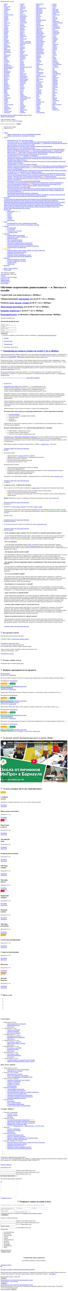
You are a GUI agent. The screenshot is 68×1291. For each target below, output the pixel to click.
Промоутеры (10, 264)
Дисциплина (4, 1229)
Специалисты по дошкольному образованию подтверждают (21, 437)
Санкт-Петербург (40, 112)
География (32, 199)
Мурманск (38, 16)
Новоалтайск (39, 38)
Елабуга (22, 12)
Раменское (38, 93)
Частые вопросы (12, 1086)
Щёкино (54, 99)
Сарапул (54, 5)
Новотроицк (39, 46)
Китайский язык (42, 154)
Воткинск (6, 87)
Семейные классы (28, 157)
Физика (61, 205)
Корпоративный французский (21, 196)
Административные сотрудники (16, 259)
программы (24, 299)
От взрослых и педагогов (14, 231)
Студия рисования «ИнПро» (29, 185)
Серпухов (54, 17)
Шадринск (55, 92)
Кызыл (21, 93)
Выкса (5, 91)
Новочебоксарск (40, 49)
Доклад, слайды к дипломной (29, 173)
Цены (5, 221)
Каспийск (22, 46)
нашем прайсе (36, 488)
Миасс (37, 6)
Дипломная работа (14, 173)
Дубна (21, 5)
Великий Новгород (9, 67)
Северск (54, 13)
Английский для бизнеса (48, 194)
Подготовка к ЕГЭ (26, 166)
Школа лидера (12, 152)
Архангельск (7, 22)
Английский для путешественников (17, 182)
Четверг (9, 215)
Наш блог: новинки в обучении (16, 1136)
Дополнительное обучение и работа (17, 188)
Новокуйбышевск (40, 41)
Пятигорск (38, 92)
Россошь (38, 100)
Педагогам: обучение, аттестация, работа (18, 187)
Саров (53, 8)
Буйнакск (6, 64)
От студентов (11, 229)
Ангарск (6, 13)
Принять (14, 1289)
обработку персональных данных (32, 1213)
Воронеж (6, 84)
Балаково (6, 28)
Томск (53, 50)
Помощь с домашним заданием (44, 149)
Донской (22, 4)
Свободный (55, 9)
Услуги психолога (38, 167)
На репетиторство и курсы (25, 1280)
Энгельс (54, 103)
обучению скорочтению (7, 369)
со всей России (5, 274)
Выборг (6, 89)
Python (9, 151)
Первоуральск (39, 79)
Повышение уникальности (58, 178)
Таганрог (54, 40)
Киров (21, 53)
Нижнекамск (39, 34)
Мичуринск (39, 13)
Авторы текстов (11, 262)
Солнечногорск (56, 26)
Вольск (5, 81)
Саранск (54, 4)
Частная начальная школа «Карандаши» (18, 1120)
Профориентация (12, 161)
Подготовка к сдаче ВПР (14, 1048)
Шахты (54, 95)
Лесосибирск (23, 99)
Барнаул (6, 33)
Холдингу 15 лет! (12, 1113)
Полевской (39, 84)
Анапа (5, 12)
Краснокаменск (24, 76)
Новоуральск (39, 48)
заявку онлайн (38, 507)
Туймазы (54, 55)
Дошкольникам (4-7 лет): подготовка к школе (20, 140)
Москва (38, 14)
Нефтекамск (39, 30)
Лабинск (22, 95)
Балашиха (6, 30)
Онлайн (12, 683)
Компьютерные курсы (13, 1025)
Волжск (6, 77)
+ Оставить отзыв (12, 232)
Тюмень (54, 57)
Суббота (9, 218)
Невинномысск (40, 28)
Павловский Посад (41, 76)
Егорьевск (22, 8)
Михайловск (39, 12)
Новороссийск (39, 44)
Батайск (6, 34)
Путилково (39, 89)
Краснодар (22, 75)
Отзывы (6, 226)
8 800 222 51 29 (5, 278)
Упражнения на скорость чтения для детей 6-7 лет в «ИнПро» (31, 351)
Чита (53, 91)
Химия (17, 206)
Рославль (38, 99)
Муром (38, 17)
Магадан (22, 108)
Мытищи (38, 18)
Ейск (21, 9)
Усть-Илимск (55, 67)
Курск (21, 92)
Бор (5, 53)
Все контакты (8, 130)
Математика (40, 200)
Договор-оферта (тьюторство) (15, 1089)
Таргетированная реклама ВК (49, 205)
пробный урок (45, 444)
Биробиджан (7, 49)
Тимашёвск (55, 44)
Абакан (6, 4)
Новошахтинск (40, 52)
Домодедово (7, 112)
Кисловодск (23, 57)
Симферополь (55, 21)
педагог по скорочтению (25, 411)
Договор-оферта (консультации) (16, 1090)
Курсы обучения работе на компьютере (19, 184)
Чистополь (55, 89)
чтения (25, 303)
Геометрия (39, 199)
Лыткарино (23, 105)
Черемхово (55, 83)
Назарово (38, 21)
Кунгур (22, 89)
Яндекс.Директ (8, 208)
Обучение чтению (57, 142)
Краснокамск (23, 77)
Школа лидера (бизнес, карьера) (16, 1043)
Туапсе (54, 53)
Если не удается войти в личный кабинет (19, 1105)
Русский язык (17, 205)
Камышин (22, 44)
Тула (53, 56)
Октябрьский (39, 64)
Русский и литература (27, 205)
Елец (21, 13)
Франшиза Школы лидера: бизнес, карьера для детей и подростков (26, 250)
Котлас (21, 72)
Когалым (22, 64)
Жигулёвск (23, 17)
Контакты (7, 265)
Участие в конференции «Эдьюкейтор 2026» (20, 1077)
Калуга (22, 40)
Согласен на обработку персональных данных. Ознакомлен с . (29, 335)
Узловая (54, 59)
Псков (37, 88)
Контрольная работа (50, 176)
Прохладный (39, 87)
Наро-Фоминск (40, 25)
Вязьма (5, 92)
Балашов (6, 32)
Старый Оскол (55, 32)
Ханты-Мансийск (56, 73)
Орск (37, 71)
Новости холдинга (12, 238)
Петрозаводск (39, 81)
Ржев (37, 97)
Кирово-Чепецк (24, 55)
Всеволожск (7, 88)
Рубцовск (38, 103)
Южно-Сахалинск (56, 104)
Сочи (53, 29)
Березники (6, 45)
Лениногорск (23, 96)
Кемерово (22, 48)
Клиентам (7, 234)
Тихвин (54, 45)
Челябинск (55, 81)
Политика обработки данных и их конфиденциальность (23, 246)
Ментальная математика (24, 151)
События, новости (12, 1115)
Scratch (13, 151)
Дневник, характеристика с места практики (19, 176)
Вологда (6, 80)
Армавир (6, 18)
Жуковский (23, 18)
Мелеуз (38, 5)
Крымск (22, 84)
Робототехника (8, 205)
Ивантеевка (23, 26)
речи (12, 303)
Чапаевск (54, 79)
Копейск (22, 68)
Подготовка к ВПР (30, 149)
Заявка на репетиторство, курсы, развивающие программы (24, 134)
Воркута (6, 83)
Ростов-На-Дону (40, 101)
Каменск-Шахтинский (25, 42)
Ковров (22, 63)
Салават (38, 107)
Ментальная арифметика (29, 142)
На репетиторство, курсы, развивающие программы (22, 223)
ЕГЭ (28, 607)
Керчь (21, 49)
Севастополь (55, 10)
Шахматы (39, 146)
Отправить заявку (9, 448)
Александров (7, 6)
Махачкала (22, 112)
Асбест (5, 24)
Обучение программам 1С (56, 182)
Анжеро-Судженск (8, 14)
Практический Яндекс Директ (15, 194)
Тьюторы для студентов (14, 1130)
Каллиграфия (37, 143)
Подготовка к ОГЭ (55, 157)
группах (20, 455)
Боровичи (6, 56)
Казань (22, 37)
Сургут (54, 36)
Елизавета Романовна (7, 688)
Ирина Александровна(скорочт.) (10, 702)
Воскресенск (7, 85)
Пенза (37, 77)
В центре (3, 683)
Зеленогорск (23, 21)
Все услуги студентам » (14, 1033)
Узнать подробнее (6, 1289)
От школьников (11, 228)
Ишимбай (22, 34)
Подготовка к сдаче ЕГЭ (14, 1036)
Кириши (22, 52)
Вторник (9, 212)
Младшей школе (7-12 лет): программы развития (21, 148)
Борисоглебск (7, 55)
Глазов (5, 96)
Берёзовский (7, 46)
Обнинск (38, 60)
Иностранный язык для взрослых (16, 1023)
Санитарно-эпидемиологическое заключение (20, 244)
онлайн (20, 121)
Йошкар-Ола (23, 36)
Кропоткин (23, 83)
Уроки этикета (22, 152)
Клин (21, 60)
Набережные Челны (41, 20)
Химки (54, 76)
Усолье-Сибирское (56, 64)
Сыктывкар (55, 38)
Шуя (53, 96)
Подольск (38, 83)
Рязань (37, 105)
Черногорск (55, 87)
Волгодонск (7, 76)
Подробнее (4, 805)
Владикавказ (7, 72)
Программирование (59, 149)
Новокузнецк (39, 40)
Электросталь (55, 100)
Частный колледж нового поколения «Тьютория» (21, 1121)
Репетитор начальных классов (15, 149)
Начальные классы (19, 202)
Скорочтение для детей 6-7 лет (12, 386)
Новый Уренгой (40, 53)
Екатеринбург (23, 10)
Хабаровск (55, 72)
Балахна (6, 29)
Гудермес (6, 101)
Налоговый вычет (9, 314)
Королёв (22, 69)
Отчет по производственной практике (38, 175)
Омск (37, 65)
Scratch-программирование (43, 142)
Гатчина (6, 93)
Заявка (6, 132)
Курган (22, 91)
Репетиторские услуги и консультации (18, 1069)
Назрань (38, 22)
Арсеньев (6, 20)
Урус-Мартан (55, 63)
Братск (5, 57)
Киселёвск (22, 56)
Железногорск (23, 16)
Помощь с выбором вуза (24, 161)
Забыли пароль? (13, 268)
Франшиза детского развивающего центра (19, 255)
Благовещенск (7, 52)
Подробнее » (52, 1274)
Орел (37, 67)
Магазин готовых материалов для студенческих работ (22, 1138)
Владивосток (7, 71)
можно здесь (20, 663)
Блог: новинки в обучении (14, 241)
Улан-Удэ (54, 60)
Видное (6, 69)
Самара (38, 111)
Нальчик (38, 24)
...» (64, 678)
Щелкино (54, 97)
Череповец (55, 84)
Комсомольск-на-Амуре (26, 67)
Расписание (7, 209)
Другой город (55, 109)
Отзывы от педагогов (13, 1084)
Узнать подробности (6, 686)
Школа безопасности (13, 146)
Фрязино (54, 71)
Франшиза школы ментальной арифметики (19, 256)
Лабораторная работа (22, 178)
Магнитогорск (23, 109)
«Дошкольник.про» (18, 1126)
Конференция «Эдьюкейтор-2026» (17, 1124)
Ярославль (55, 108)
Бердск (5, 44)
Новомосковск (39, 42)
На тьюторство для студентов (9, 1280)
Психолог (32, 203)
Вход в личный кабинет (14, 1102)
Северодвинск (55, 12)
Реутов (38, 96)
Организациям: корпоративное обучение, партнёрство (22, 193)
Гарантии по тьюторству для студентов (18, 1080)
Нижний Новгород (41, 36)
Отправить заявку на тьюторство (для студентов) (21, 1060)
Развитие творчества (10, 311)
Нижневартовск (40, 33)
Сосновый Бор (56, 28)
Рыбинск (38, 104)
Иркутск (22, 30)
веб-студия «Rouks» (14, 1163)
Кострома (22, 71)
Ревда (37, 95)
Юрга (53, 105)
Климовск (22, 59)
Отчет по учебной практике (58, 175)
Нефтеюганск (39, 32)
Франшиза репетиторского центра (17, 252)
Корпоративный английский (33, 194)
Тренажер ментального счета (15, 1135)
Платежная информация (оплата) (16, 1098)
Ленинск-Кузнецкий (25, 97)
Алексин (6, 8)
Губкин (6, 100)
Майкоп (22, 111)
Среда (9, 214)
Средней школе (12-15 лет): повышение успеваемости (22, 155)
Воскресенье (10, 220)
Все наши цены (18, 448)
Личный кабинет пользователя (16, 235)
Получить (3, 1278)
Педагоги (6, 197)
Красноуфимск (23, 80)
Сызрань (54, 37)
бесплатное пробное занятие (21, 639)
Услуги (6, 137)
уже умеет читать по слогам (48, 354)
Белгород (6, 36)
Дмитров (6, 109)
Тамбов (54, 41)
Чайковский (55, 77)
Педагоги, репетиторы (13, 1129)
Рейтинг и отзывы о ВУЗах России (17, 1139)
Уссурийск (55, 65)
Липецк (22, 100)
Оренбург (38, 68)
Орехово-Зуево (40, 69)
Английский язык (55, 143)
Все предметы (26, 208)
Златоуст (22, 24)
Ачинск (6, 26)
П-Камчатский (39, 72)
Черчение (22, 206)
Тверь (53, 42)
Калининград (23, 38)
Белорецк (6, 41)
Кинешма (22, 50)
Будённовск (7, 61)
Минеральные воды (41, 8)
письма (18, 303)
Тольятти (54, 49)
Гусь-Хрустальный (8, 104)
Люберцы (22, 107)
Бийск (5, 48)
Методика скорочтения (34, 188)
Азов (5, 5)
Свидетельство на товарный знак (16, 247)
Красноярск (23, 81)
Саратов (54, 6)
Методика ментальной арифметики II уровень (40, 190)
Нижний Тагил (40, 37)
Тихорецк (54, 46)
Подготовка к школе (14, 142)
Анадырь (6, 10)
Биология (26, 199)
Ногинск (38, 55)
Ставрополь (55, 30)
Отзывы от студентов (13, 1083)
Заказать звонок (5, 280)
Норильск (38, 56)
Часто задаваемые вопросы (15, 240)
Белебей (6, 37)
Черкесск (54, 85)
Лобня (21, 103)
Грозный (6, 99)
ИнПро (3, 116)
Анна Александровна (7, 717)
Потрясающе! (13, 681)
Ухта (53, 69)
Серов (53, 16)
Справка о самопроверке (14, 179)
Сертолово (55, 18)
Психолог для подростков (38, 161)
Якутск (54, 107)
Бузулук (6, 63)
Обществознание (39, 202)
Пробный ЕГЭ (38, 166)
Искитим (22, 32)
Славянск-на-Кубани (57, 22)
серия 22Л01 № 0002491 (33, 378)
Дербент (6, 105)
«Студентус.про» (39, 1126)
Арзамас (6, 17)
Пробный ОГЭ (11, 158)
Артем (5, 21)
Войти (6, 268)
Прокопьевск (39, 85)
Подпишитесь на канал (7, 653)
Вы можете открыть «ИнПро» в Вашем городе (14, 115)
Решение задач (11, 178)
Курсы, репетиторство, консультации (17, 1075)
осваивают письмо (44, 440)
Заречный (22, 20)
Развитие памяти (30, 145)
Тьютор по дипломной (13, 1030)
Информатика (46, 199)
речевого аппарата (14, 414)
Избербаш (22, 29)
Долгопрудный (7, 111)
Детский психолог (24, 146)
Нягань (38, 59)
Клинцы (22, 61)
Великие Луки (7, 65)
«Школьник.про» (29, 1126)
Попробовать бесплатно (20, 686)
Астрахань (6, 25)
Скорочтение (46, 143)
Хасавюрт (54, 75)
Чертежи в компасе (45, 178)
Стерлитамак (55, 33)
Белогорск (6, 40)
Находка (38, 26)
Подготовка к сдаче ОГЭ (14, 1042)
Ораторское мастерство (51, 202)
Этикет (58, 206)
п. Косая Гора (39, 73)
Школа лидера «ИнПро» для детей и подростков (21, 1123)
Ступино (54, 34)
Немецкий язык (33, 154)
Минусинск (39, 9)
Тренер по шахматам (52, 161)
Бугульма (6, 60)
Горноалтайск (7, 97)
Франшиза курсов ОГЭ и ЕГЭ (15, 253)
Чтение (27, 206)
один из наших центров (18, 507)
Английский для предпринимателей (38, 182)
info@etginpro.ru (5, 281)
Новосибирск (39, 45)
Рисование (33, 146)
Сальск (38, 109)
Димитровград (7, 108)
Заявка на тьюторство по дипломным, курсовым (21, 135)
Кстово (22, 85)
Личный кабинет (10, 116)
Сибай (54, 20)
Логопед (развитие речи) (25, 143)
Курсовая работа (38, 176)
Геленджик (6, 95)
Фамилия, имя (20, 1170)
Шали (53, 93)
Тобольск (54, 48)
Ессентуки (22, 14)
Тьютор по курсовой (13, 1031)
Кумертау (22, 88)
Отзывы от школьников (14, 1081)
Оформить (4, 1283)
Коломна (22, 65)
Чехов (53, 88)
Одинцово (38, 61)
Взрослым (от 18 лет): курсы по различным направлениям (23, 181)
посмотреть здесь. (42, 524)
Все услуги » (11, 1026)
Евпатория (22, 6)
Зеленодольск (23, 22)
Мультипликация (47, 146)
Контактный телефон (22, 1172)
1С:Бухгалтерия (8, 199)
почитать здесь (58, 476)
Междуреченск (40, 4)
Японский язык (17, 208)
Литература (28, 200)
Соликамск (55, 25)
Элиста (54, 101)
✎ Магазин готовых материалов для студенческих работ (38, 179)
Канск (21, 45)
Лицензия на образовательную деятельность (19, 243)
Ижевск (22, 28)
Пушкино (38, 91)
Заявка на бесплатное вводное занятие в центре (20, 1061)
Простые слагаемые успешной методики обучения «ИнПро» (18, 1269)
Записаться (4, 333)
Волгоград (6, 75)
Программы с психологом (17, 145)
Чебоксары (55, 80)
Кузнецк (22, 87)
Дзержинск (7, 107)
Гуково (5, 103)
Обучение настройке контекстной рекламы (45, 184)
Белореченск (7, 42)
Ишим (21, 33)
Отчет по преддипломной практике (17, 175)
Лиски (21, 101)
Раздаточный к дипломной (45, 173)
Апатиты (6, 16)
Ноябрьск (38, 57)
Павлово (38, 75)
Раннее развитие (50, 203)
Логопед (34, 200)
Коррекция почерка (47, 151)
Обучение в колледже (14, 157)
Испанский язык (55, 199)
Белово (5, 38)
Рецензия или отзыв (59, 173)
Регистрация (7, 270)
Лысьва (22, 104)
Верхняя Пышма (8, 68)
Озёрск (38, 63)
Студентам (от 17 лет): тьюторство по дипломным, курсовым (24, 172)
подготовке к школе (15, 356)
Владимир (6, 73)
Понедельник (13, 211)
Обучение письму (12, 143)
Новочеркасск (39, 50)
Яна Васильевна (5, 673)
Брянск (5, 59)
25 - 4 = (18, 1224)
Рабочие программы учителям (49, 188)
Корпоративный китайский (38, 196)
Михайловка (39, 10)
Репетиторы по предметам (40, 157)
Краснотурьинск (24, 79)
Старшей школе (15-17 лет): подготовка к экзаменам (22, 164)
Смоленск (54, 24)
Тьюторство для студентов (14, 1071)
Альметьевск (7, 9)
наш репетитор (33, 546)
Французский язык (23, 154)
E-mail (18, 1174)
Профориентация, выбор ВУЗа (16, 1037)
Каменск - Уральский (25, 41)
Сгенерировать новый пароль (15, 1104)
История (62, 199)
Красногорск (23, 73)
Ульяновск (55, 61)
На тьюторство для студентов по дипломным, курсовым (23, 224)
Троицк (54, 52)
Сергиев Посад (56, 14)
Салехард (38, 108)
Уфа (53, 68)
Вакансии (7, 258)
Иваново (22, 25)
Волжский (6, 79)
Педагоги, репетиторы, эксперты (16, 261)
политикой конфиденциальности (47, 335)
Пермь (37, 80)
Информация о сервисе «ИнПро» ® (17, 237)
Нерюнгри (38, 29)
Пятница (9, 217)
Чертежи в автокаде (33, 178)
